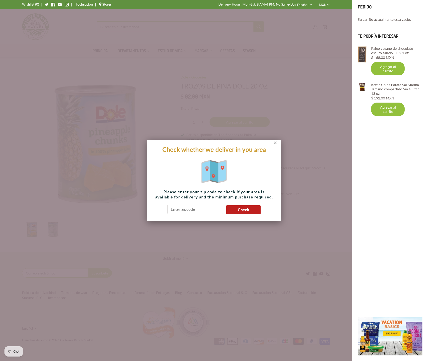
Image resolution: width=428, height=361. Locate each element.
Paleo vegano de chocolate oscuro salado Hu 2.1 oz (392, 50)
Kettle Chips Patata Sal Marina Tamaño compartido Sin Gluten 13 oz (395, 89)
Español (303, 5)
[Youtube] (60, 4)
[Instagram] (67, 4)
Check (243, 209)
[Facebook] (53, 4)
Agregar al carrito (388, 68)
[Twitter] (46, 4)
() (30, 4)
